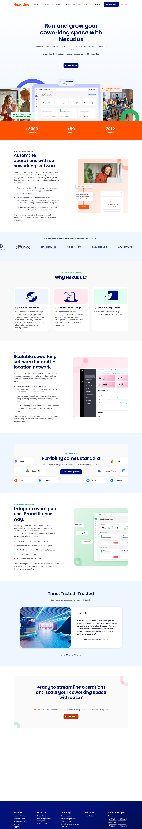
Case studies (89, 816)
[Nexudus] (21, 4)
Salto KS (34, 545)
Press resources (66, 821)
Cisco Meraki (36, 550)
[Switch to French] (126, 4)
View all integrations (71, 472)
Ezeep (35, 554)
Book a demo (111, 4)
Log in (98, 4)
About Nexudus (66, 816)
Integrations (71, 4)
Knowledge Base (19, 819)
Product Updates (20, 816)
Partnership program (68, 819)
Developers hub (19, 821)
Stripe (28, 541)
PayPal (45, 541)
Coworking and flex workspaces (44, 820)
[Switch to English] (122, 4)
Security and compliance (70, 824)
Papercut (28, 554)
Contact (64, 827)
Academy (17, 824)
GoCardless (36, 541)
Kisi (44, 545)
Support (16, 827)
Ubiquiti (45, 550)
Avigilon (49, 545)
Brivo (40, 545)
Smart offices (42, 823)
